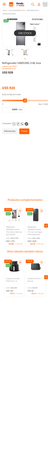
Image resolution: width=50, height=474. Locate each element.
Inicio (5, 10)
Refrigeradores (9, 14)
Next (46, 225)
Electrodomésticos (17, 10)
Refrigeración (32, 10)
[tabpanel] (9, 51)
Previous (4, 225)
